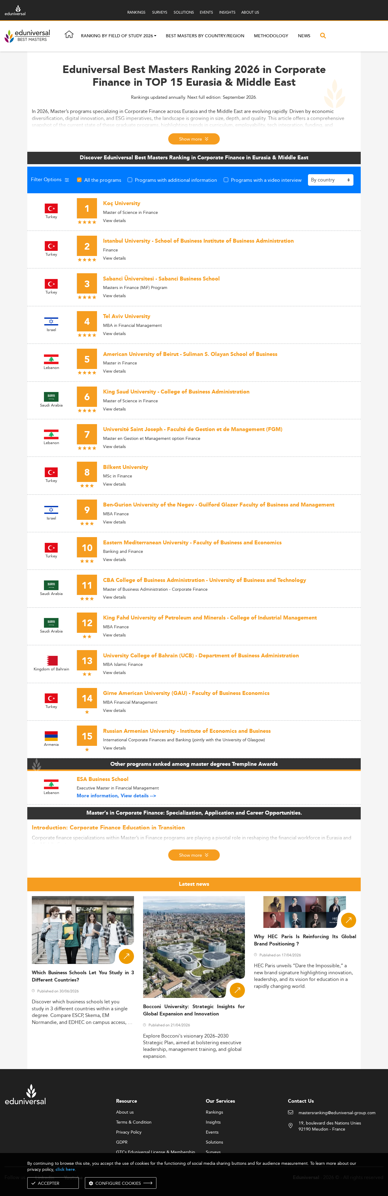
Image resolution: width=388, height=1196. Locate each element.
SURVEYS (159, 12)
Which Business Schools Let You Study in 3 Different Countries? (83, 976)
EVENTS (206, 12)
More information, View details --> (116, 796)
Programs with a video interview (266, 180)
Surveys (213, 1152)
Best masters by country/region (205, 36)
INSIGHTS (227, 12)
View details (114, 220)
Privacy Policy (129, 1132)
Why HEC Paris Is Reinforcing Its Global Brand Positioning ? (305, 940)
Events (212, 1132)
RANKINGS (136, 12)
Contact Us (301, 1101)
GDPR (122, 1142)
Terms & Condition (134, 1122)
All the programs (102, 180)
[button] (155, 36)
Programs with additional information (176, 180)
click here (65, 1169)
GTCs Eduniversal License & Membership (155, 1152)
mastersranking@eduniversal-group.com (337, 1113)
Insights (213, 1122)
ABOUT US (250, 12)
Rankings (214, 1112)
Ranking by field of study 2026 (117, 36)
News (304, 36)
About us (125, 1112)
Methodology (271, 36)
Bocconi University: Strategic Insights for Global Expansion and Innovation (194, 1010)
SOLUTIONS (184, 12)
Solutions (214, 1142)
